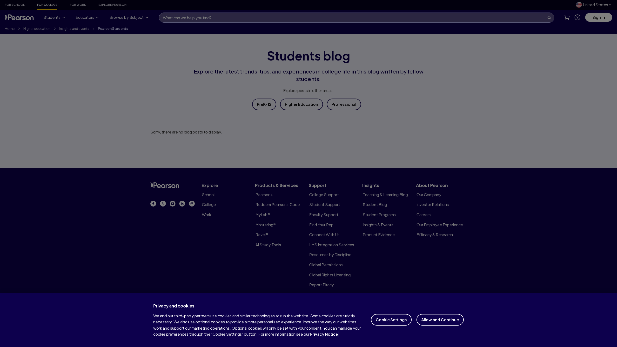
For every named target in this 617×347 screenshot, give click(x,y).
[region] (308, 320)
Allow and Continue (440, 319)
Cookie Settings (391, 319)
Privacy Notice (324, 334)
